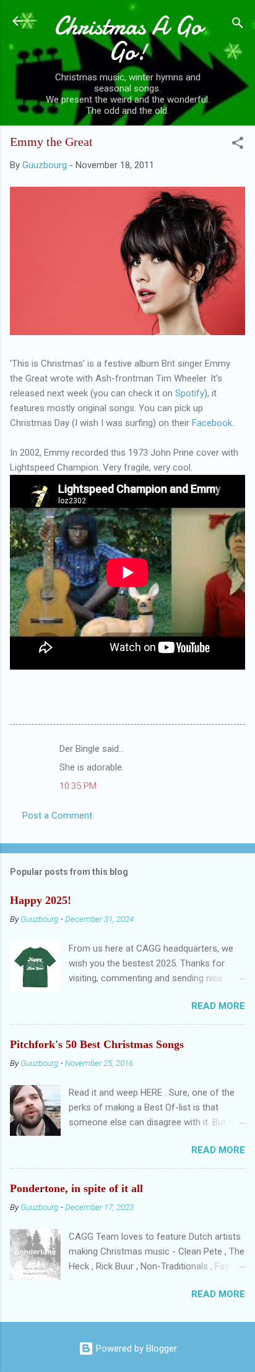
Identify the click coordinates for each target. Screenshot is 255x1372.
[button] (237, 145)
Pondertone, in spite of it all (76, 1188)
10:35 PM (78, 785)
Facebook (212, 422)
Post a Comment (57, 815)
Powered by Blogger (135, 1348)
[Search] (237, 25)
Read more (218, 1006)
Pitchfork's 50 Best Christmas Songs (97, 1044)
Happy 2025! (40, 900)
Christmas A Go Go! (128, 39)
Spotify (189, 393)
